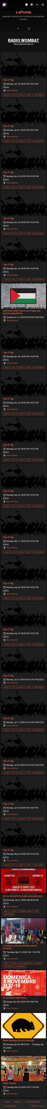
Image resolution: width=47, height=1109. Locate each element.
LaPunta (23, 12)
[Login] (42, 4)
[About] (26, 4)
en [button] (37, 5)
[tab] (18, 28)
